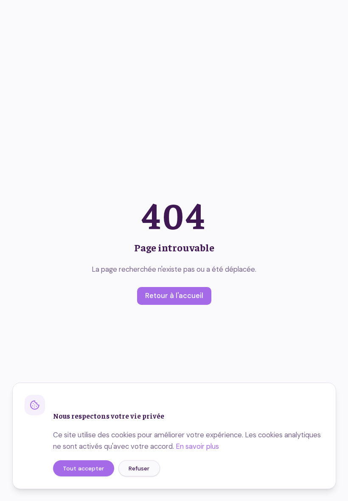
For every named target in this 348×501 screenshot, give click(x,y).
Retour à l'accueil (174, 295)
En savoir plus (197, 446)
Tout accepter (83, 468)
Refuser (139, 468)
